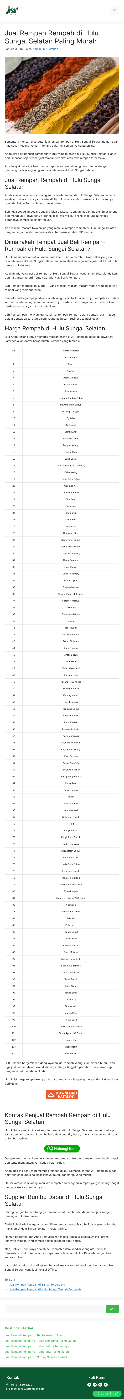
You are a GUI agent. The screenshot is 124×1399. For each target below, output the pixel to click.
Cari (112, 1308)
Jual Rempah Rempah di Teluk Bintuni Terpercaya (37, 1346)
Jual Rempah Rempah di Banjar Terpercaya (37, 1284)
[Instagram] (100, 1385)
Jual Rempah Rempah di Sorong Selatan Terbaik (36, 1357)
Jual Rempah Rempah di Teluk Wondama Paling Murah (40, 1340)
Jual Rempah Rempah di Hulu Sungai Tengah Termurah (45, 1289)
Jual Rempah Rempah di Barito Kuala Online (33, 1335)
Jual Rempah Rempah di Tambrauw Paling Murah (37, 1351)
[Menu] (114, 10)
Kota (12, 1279)
